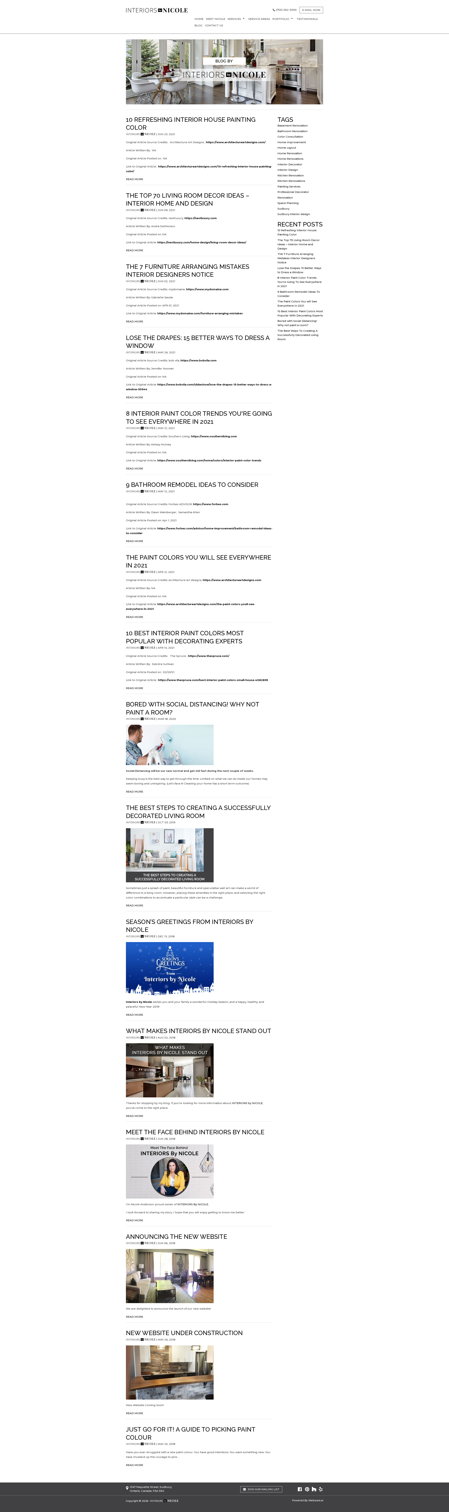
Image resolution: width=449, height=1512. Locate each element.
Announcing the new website (176, 1236)
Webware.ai (315, 1500)
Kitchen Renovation (290, 175)
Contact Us (214, 25)
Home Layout (286, 147)
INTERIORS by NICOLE (247, 1103)
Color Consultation (290, 136)
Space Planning (288, 203)
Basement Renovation (292, 125)
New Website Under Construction (184, 1332)
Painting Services (288, 186)
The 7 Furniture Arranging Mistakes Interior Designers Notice (296, 258)
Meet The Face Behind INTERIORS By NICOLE (195, 1132)
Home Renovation (289, 153)
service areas (259, 19)
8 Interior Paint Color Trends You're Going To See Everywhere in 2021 (299, 282)
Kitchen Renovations (291, 181)
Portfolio (280, 19)
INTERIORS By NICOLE (192, 1204)
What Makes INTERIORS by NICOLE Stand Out (198, 1030)
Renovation (285, 197)
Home (199, 19)
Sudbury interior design (293, 214)
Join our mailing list (263, 1489)
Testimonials (307, 19)
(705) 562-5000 (286, 9)
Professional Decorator (293, 192)
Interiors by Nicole (139, 1002)
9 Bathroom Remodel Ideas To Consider (192, 484)
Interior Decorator (289, 164)
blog (198, 25)
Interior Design (287, 169)
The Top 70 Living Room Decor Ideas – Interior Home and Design (298, 244)
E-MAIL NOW (311, 10)
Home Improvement (291, 142)
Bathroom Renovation (292, 131)
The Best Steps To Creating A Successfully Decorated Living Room (298, 335)
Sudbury (283, 208)
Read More (134, 179)
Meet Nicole (215, 19)
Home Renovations (290, 158)
